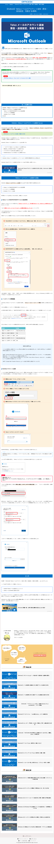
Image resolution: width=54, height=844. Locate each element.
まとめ (4, 115)
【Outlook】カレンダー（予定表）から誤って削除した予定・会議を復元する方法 (35, 724)
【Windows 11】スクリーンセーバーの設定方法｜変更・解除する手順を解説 (34, 797)
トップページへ (27, 836)
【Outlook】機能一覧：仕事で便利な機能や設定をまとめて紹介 (31, 607)
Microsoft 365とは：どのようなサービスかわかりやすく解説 (17, 78)
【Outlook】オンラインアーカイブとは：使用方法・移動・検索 (31, 752)
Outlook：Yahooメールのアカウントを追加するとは (14, 107)
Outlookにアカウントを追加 (9, 114)
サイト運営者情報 (23, 840)
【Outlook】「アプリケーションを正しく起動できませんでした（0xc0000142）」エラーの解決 (35, 704)
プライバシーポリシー (23, 838)
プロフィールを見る (18, 637)
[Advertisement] (14, 95)
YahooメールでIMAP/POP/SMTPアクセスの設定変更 (14, 111)
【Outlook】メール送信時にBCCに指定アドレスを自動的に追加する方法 (33, 694)
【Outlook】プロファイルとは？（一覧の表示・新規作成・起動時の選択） (34, 675)
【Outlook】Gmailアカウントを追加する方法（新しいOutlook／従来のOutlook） (35, 169)
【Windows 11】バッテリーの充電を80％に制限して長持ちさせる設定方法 (34, 817)
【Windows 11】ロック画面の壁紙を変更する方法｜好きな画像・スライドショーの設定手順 (35, 778)
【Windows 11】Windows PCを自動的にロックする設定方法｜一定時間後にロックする (35, 807)
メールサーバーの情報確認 (9, 112)
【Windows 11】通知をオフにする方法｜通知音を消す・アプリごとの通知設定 (35, 826)
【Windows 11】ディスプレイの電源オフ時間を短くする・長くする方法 (33, 788)
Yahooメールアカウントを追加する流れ (11, 109)
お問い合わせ (34, 838)
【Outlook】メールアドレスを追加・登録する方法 (14, 133)
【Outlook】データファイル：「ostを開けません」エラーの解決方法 (33, 714)
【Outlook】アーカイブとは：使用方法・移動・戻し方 (29, 743)
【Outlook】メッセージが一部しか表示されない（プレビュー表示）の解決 (34, 762)
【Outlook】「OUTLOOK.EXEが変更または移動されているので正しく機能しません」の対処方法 (35, 733)
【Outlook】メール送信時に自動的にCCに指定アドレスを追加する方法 (33, 685)
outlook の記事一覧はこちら (40, 655)
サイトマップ (33, 840)
